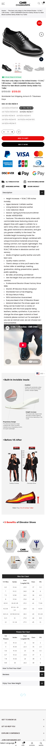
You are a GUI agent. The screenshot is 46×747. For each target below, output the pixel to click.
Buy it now (23, 144)
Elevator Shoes (32, 300)
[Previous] (4, 34)
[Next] (41, 34)
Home (4, 11)
